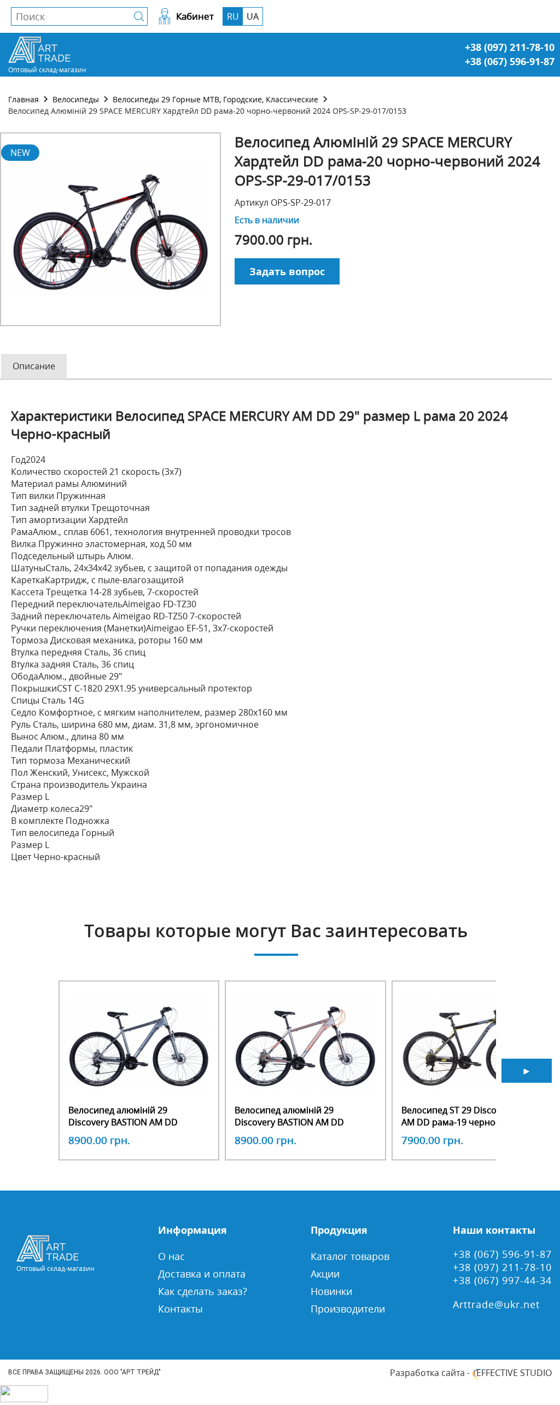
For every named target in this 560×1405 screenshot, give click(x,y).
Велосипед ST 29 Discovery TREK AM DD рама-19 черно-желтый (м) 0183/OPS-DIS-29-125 (469, 1122)
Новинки (331, 1291)
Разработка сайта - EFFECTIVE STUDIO (471, 1373)
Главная (23, 99)
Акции (325, 1273)
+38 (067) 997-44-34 (502, 1280)
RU (233, 16)
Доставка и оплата (202, 1273)
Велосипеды (75, 99)
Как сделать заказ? (202, 1291)
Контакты (180, 1308)
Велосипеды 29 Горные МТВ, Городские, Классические (215, 99)
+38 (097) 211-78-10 (510, 47)
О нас (171, 1256)
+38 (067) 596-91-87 (510, 61)
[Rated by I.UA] (24, 1399)
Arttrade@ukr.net (496, 1304)
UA (253, 16)
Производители (348, 1308)
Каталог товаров (350, 1256)
